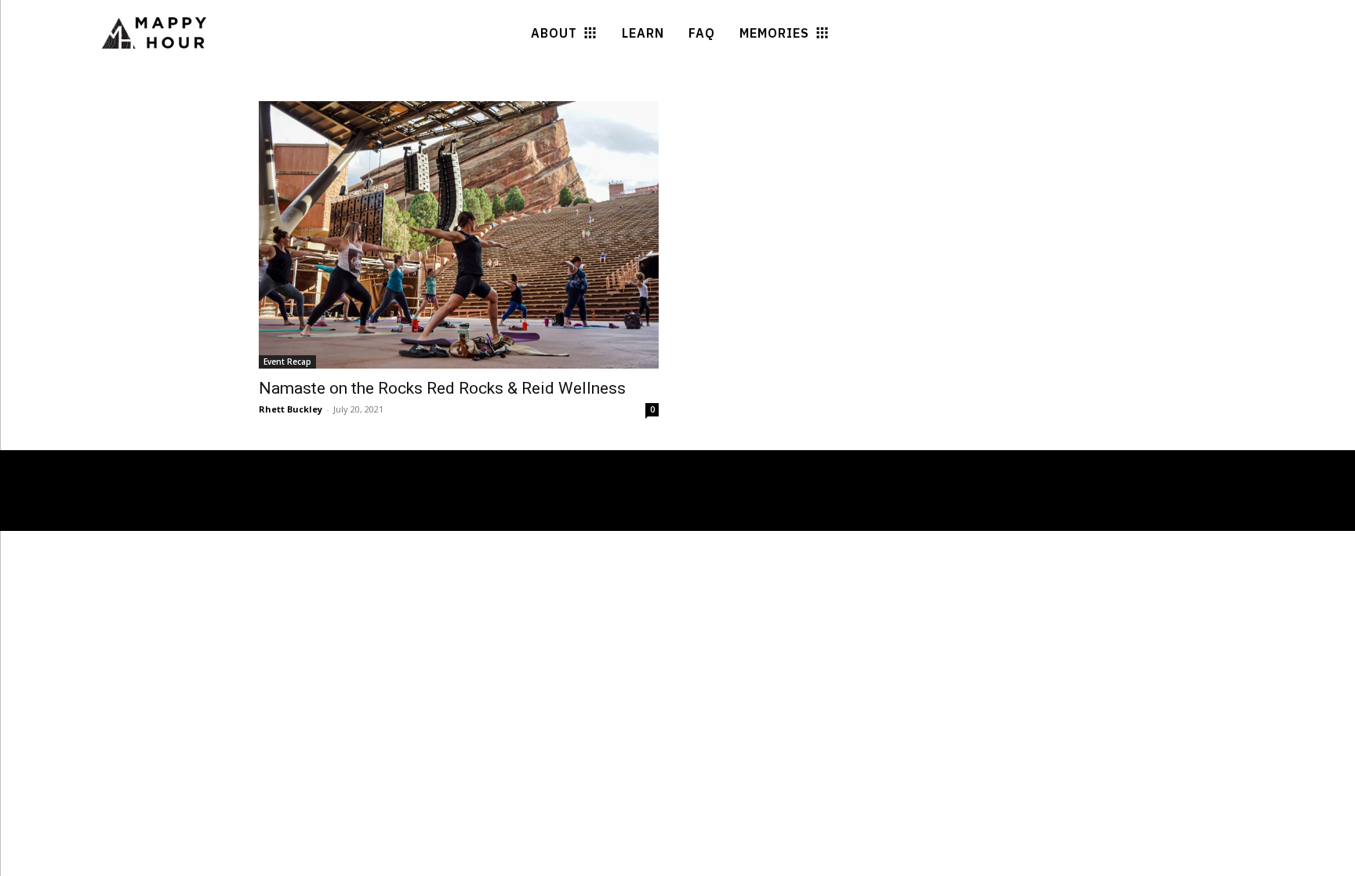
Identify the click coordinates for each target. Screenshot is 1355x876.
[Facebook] (159, 517)
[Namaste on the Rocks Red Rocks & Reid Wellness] (459, 235)
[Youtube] (216, 517)
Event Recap (287, 361)
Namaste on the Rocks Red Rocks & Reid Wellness (442, 388)
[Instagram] (188, 517)
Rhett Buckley (290, 409)
